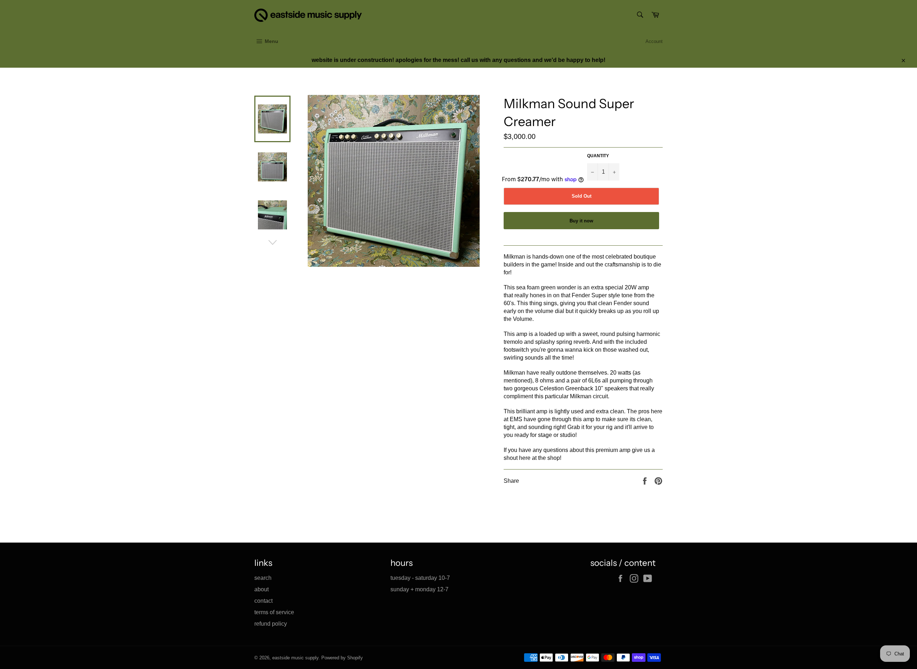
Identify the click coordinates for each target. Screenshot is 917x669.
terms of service (274, 612)
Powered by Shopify (342, 657)
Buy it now (581, 220)
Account (654, 41)
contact (263, 601)
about (261, 589)
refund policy (270, 624)
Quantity (598, 155)
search (263, 578)
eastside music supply (295, 657)
